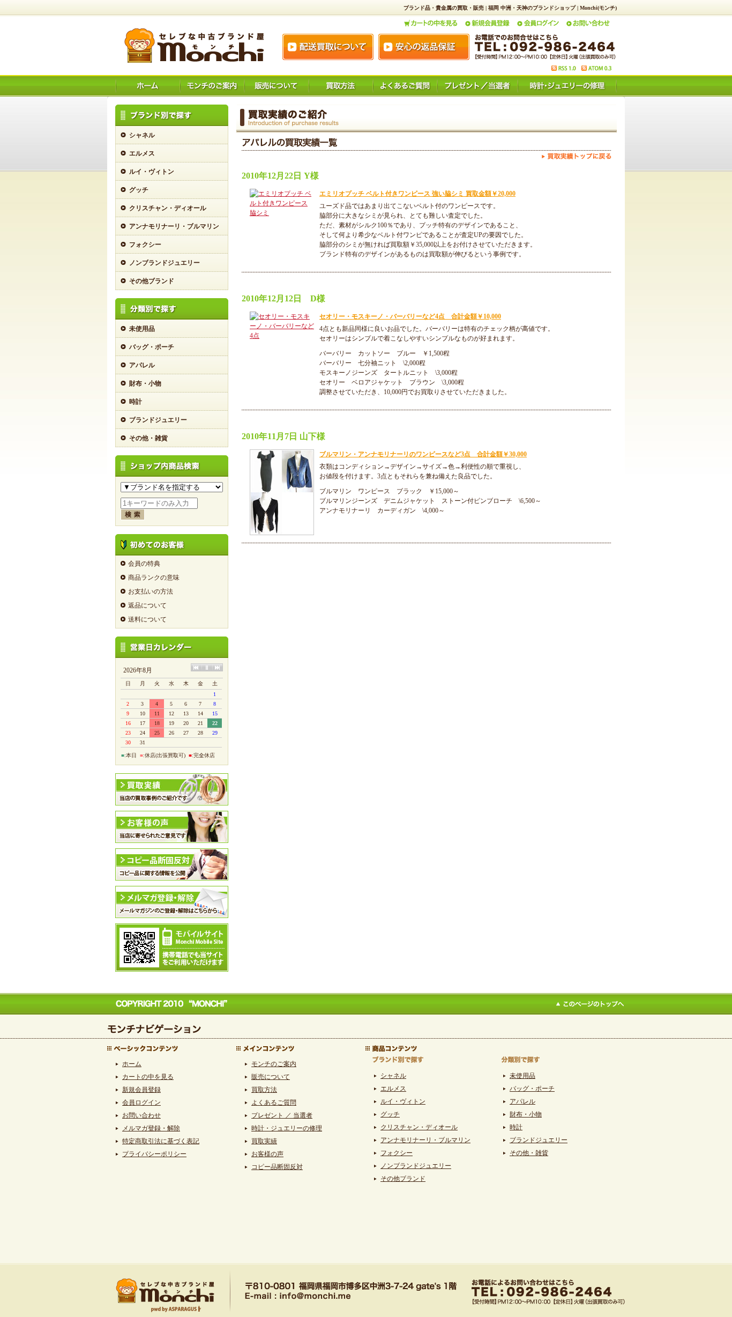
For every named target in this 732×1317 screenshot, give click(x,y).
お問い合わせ (141, 1115)
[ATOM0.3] (596, 68)
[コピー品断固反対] (171, 852)
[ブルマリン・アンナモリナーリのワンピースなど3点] (282, 533)
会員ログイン (141, 1102)
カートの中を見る (148, 1077)
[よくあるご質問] (404, 79)
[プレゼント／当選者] (477, 79)
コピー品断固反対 (277, 1167)
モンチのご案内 (273, 1064)
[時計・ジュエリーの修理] (567, 79)
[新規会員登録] (487, 23)
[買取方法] (340, 79)
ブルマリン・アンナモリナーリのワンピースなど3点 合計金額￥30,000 (423, 454)
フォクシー (145, 244)
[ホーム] (147, 79)
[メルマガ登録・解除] (171, 889)
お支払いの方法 (150, 591)
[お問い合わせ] (588, 23)
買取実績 (264, 1141)
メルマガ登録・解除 (151, 1128)
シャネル (142, 135)
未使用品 (142, 328)
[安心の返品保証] (423, 47)
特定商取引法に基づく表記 (160, 1141)
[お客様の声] (171, 814)
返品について (147, 605)
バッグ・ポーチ (151, 347)
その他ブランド (151, 281)
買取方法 (264, 1089)
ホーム (131, 1064)
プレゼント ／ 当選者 (281, 1115)
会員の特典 (144, 563)
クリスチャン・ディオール (167, 208)
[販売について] (276, 79)
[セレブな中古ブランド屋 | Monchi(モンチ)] (194, 45)
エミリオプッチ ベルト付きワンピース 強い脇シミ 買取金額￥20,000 (417, 193)
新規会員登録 (141, 1089)
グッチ (138, 190)
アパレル (142, 365)
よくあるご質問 (273, 1102)
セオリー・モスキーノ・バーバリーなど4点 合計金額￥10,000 (410, 316)
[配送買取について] (328, 47)
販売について (270, 1077)
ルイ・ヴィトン (151, 171)
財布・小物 (145, 383)
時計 (135, 401)
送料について (147, 619)
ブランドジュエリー (158, 420)
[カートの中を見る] (431, 23)
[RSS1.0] (563, 68)
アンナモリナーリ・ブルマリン (174, 226)
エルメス (142, 153)
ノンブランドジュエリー (164, 263)
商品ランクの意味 (154, 577)
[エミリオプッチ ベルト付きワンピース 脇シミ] (282, 213)
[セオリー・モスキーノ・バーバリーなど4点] (282, 335)
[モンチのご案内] (212, 79)
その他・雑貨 (148, 438)
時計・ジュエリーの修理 (286, 1128)
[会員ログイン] (537, 23)
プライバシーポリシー (154, 1154)
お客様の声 (267, 1154)
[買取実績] (171, 777)
